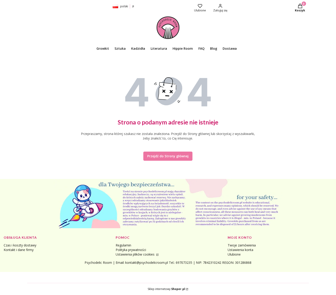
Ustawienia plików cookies (135, 254)
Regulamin (123, 245)
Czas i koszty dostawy (20, 245)
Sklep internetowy (166, 289)
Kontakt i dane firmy (19, 250)
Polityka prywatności (131, 250)
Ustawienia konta (240, 250)
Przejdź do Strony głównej (168, 156)
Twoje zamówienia (242, 245)
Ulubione (234, 254)
